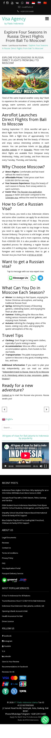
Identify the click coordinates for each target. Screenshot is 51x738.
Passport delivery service (12, 573)
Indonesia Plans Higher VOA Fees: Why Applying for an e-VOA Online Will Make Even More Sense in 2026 (25, 491)
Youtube (7, 646)
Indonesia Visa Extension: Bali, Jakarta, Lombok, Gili (23, 606)
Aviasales (28, 149)
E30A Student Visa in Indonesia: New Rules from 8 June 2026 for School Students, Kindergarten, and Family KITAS (25, 506)
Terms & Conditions (10, 553)
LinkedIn (7, 656)
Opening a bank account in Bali (14, 611)
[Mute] (41, 466)
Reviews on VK (8, 672)
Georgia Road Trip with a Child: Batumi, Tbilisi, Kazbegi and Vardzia (24, 499)
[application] (25, 455)
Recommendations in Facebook (15, 666)
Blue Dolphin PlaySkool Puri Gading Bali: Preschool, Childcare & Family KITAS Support (23, 521)
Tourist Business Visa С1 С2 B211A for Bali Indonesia (23, 601)
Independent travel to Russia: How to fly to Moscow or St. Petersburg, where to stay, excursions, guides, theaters (25, 375)
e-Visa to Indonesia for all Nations (16, 595)
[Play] (5, 466)
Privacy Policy (7, 558)
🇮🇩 (33, 3)
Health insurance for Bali (12, 616)
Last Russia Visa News (18, 45)
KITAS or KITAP (35, 255)
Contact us (7, 395)
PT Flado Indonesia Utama (26, 702)
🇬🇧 (27, 3)
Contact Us (6, 548)
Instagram (8, 641)
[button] (45, 720)
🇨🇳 (45, 3)
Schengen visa (11, 197)
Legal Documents (9, 537)
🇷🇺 (39, 3)
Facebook (7, 636)
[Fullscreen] (45, 466)
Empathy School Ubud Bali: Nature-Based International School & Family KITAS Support (24, 514)
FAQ (3, 563)
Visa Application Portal (11, 568)
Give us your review (10, 661)
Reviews (5, 542)
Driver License (8, 621)
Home (4, 45)
